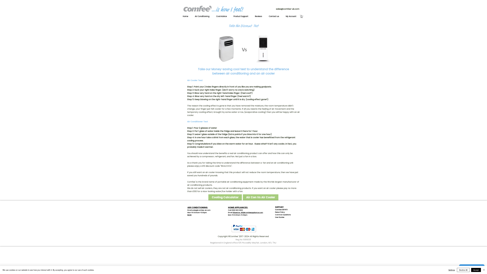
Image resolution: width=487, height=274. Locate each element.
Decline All (463, 270)
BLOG (189, 215)
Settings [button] (451, 270)
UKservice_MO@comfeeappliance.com (248, 212)
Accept (476, 270)
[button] (301, 16)
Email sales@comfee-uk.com (199, 210)
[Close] (483, 270)
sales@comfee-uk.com (287, 8)
